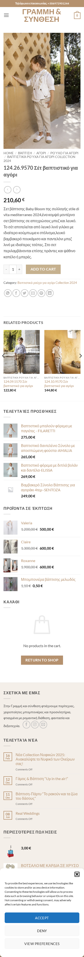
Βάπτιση (25, 153)
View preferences (42, 944)
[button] (77, 874)
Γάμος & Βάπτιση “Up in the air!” (42, 778)
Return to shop (42, 660)
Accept (42, 918)
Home (9, 153)
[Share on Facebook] (16, 293)
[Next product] (7, 189)
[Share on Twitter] (24, 293)
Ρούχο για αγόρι (64, 153)
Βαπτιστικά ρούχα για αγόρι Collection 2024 (47, 283)
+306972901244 (58, 3)
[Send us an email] (43, 724)
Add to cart (43, 269)
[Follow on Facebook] (26, 724)
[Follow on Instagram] (35, 724)
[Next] (80, 365)
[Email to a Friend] (33, 293)
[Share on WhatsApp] (8, 293)
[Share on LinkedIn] (50, 293)
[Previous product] (16, 189)
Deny (42, 931)
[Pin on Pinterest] (41, 293)
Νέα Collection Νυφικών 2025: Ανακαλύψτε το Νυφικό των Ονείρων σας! (45, 759)
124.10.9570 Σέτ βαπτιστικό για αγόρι (59, 384)
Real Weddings (28, 813)
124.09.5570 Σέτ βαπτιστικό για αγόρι (18, 384)
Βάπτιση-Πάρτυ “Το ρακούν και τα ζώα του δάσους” (46, 796)
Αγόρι (41, 153)
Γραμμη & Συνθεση (41, 15)
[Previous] (4, 365)
